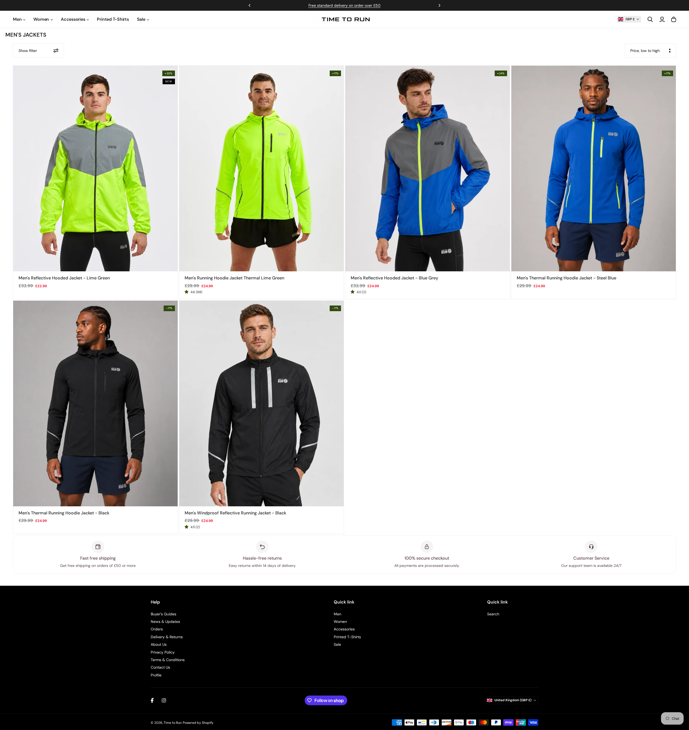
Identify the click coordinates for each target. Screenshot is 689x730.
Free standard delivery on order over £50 (344, 5)
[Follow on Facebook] (152, 700)
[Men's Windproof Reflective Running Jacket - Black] (261, 403)
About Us (159, 644)
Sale (337, 644)
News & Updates (165, 621)
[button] (629, 19)
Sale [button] (141, 19)
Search (493, 614)
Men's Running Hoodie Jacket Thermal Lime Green (234, 278)
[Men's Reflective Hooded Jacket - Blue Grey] (427, 168)
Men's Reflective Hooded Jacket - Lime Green (64, 278)
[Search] (650, 19)
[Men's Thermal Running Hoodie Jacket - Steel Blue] (593, 168)
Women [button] (41, 19)
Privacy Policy (163, 652)
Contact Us (160, 667)
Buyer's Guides (163, 614)
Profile (156, 675)
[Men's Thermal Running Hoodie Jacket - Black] (95, 403)
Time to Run (173, 723)
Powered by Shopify (198, 723)
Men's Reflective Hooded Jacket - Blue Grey (394, 278)
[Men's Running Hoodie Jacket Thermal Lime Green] (261, 168)
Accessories (344, 629)
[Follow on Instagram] (164, 700)
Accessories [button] (73, 19)
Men (337, 614)
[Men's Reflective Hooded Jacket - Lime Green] (95, 168)
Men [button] (17, 19)
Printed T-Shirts (113, 19)
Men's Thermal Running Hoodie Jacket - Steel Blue (566, 278)
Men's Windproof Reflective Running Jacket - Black (235, 513)
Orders (157, 629)
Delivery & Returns (167, 636)
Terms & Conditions (168, 659)
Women (340, 621)
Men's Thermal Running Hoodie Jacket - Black (64, 513)
